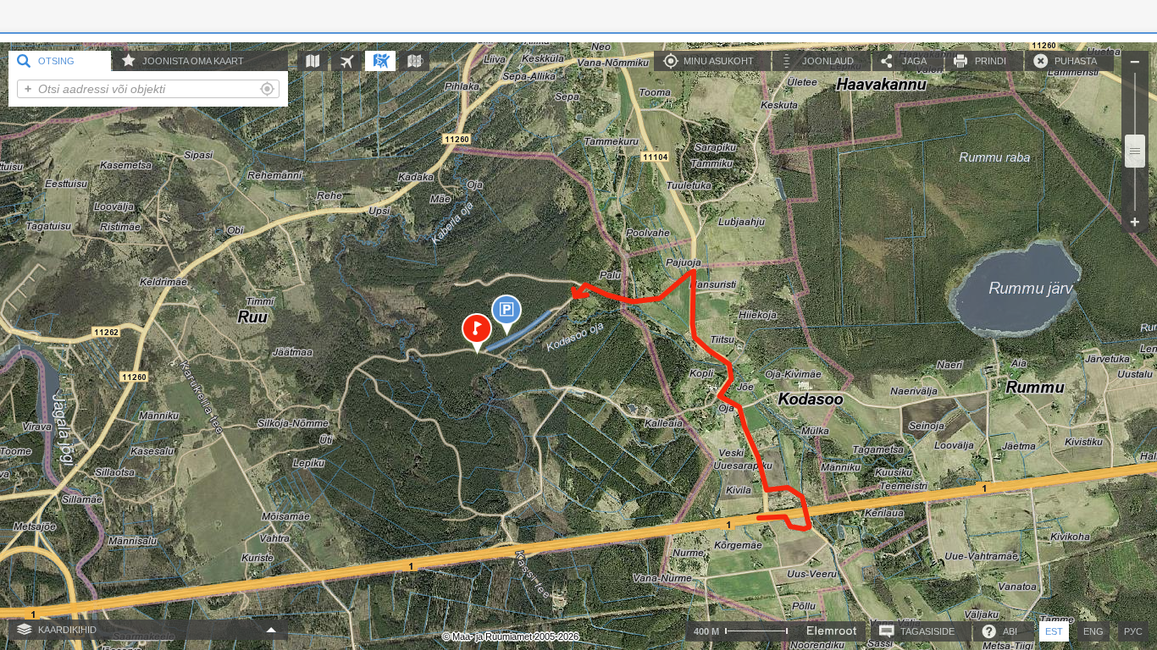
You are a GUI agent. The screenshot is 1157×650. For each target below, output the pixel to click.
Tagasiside (927, 631)
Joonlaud (828, 61)
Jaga (914, 61)
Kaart (320, 61)
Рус (1133, 631)
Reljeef (422, 61)
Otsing (56, 61)
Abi (1010, 631)
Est (1054, 631)
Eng (1093, 631)
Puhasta (1076, 61)
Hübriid (388, 61)
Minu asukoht (719, 61)
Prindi (990, 61)
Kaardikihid (67, 630)
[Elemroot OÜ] (831, 630)
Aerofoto (354, 61)
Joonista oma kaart (193, 61)
